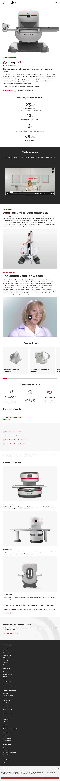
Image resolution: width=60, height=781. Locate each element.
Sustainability (6, 754)
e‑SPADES (5, 705)
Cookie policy (56, 768)
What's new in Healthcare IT (10, 728)
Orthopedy (5, 652)
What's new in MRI (7, 709)
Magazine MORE (7, 762)
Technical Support (7, 738)
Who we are (6, 750)
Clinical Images (7, 681)
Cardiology (5, 660)
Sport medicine (7, 655)
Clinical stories (6, 724)
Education (5, 683)
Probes (4, 678)
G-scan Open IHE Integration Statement (16, 444)
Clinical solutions (7, 674)
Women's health (7, 664)
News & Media (6, 759)
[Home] (9, 3)
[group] (15, 360)
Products (5, 676)
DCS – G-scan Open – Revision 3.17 (15, 439)
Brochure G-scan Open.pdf (13, 431)
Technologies (6, 700)
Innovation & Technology (9, 752)
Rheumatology (6, 657)
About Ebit (5, 719)
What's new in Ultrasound (9, 686)
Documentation (7, 740)
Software (5, 721)
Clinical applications (8, 695)
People (4, 757)
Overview (5, 648)
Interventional (6, 662)
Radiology (5, 650)
